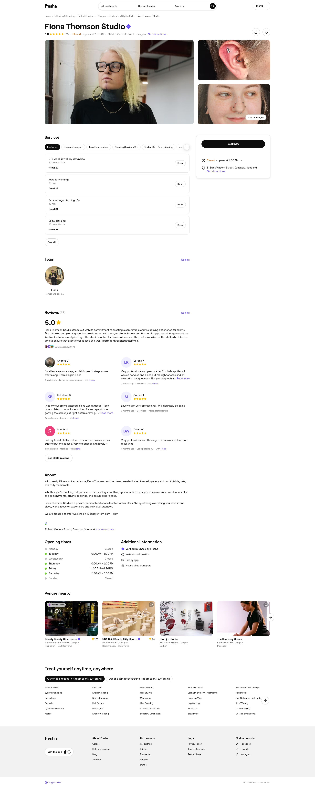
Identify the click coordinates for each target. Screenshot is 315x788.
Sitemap (96, 759)
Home (48, 16)
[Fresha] (51, 6)
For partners (146, 743)
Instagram (246, 754)
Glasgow (101, 16)
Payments (145, 754)
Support (144, 759)
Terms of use (194, 754)
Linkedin (245, 749)
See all (185, 259)
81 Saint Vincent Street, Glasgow (126, 34)
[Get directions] (117, 523)
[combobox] (117, 6)
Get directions (157, 34)
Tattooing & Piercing (64, 16)
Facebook (246, 743)
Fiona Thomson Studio (147, 16)
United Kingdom (86, 16)
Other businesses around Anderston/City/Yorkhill (139, 678)
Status (143, 764)
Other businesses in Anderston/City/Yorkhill (74, 678)
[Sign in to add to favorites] (266, 32)
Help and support (101, 749)
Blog (94, 754)
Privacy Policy (195, 743)
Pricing (143, 749)
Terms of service (196, 749)
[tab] (52, 147)
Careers (96, 743)
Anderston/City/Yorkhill (121, 16)
